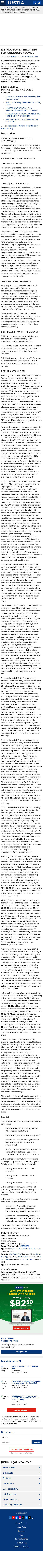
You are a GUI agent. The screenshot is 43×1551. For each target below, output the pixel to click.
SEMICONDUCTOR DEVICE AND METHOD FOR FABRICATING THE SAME (23, 115)
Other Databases (11, 1499)
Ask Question (21, 1351)
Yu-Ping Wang (28, 1259)
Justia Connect (21, 1523)
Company (21, 1531)
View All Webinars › (21, 1410)
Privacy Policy (21, 1543)
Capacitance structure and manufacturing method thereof (23, 98)
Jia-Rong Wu (15, 1254)
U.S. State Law (9, 1494)
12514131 (25, 1246)
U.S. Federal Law (10, 1488)
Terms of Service (21, 1539)
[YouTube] (13, 1517)
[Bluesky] (26, 1517)
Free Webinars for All (11, 1361)
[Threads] (23, 1517)
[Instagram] (20, 1517)
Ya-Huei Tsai (23, 1256)
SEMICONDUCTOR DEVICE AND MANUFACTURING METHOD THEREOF (21, 109)
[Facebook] (16, 1517)
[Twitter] (29, 1517)
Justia (3, 8)
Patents (10, 8)
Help (21, 1535)
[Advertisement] (21, 29)
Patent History (32, 126)
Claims (22, 126)
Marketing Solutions (12, 1504)
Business (7, 1478)
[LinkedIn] (10, 1517)
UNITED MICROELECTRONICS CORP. (24, 57)
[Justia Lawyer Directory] (32, 1517)
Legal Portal (21, 1527)
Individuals (8, 1473)
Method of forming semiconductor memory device (23, 103)
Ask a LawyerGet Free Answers (9, 1339)
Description (12, 126)
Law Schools (8, 1483)
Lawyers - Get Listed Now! (22, 1449)
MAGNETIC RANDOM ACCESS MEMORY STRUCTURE (22, 120)
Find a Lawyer (8, 1432)
